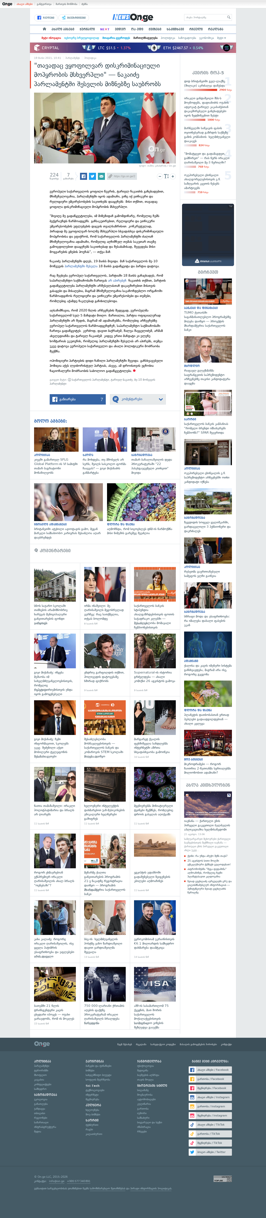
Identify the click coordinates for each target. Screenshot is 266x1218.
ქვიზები (155, 29)
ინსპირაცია (144, 1126)
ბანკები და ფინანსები (98, 1065)
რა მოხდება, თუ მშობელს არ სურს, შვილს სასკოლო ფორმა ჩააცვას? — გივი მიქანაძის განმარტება (107, 451)
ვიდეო (120, 29)
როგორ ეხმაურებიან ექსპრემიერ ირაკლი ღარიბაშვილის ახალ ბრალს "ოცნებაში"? (55, 862)
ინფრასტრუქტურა (45, 1126)
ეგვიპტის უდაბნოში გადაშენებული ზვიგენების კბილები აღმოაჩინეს (155, 862)
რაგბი (89, 1129)
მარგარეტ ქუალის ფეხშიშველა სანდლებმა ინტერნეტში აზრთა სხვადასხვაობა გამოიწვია (155, 729)
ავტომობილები (146, 1099)
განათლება (41, 1103)
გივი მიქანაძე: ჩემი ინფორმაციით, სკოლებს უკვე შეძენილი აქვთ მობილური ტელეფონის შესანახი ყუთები (55, 729)
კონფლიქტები (42, 1084)
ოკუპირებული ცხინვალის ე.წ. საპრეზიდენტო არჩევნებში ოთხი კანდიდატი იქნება (208, 461)
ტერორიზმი (41, 1070)
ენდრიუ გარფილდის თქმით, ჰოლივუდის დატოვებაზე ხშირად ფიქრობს (105, 662)
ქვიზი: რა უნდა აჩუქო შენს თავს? (207, 855)
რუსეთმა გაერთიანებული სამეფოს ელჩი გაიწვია (208, 557)
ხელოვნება (92, 1109)
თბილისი (39, 1113)
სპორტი (92, 1120)
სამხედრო (40, 1088)
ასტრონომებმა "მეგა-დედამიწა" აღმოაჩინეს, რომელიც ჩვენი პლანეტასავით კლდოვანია (207, 872)
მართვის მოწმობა (66, 4)
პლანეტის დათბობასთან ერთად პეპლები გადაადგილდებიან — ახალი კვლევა (208, 703)
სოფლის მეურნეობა (98, 1079)
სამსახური (143, 1117)
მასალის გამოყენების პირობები (198, 1044)
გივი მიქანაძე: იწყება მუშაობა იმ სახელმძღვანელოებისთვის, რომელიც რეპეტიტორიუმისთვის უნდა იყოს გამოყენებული (55, 662)
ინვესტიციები (76, 17)
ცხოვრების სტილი (152, 1085)
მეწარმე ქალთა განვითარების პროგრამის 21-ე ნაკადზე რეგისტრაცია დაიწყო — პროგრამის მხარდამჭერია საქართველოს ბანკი (105, 862)
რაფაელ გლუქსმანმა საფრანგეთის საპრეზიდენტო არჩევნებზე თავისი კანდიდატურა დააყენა (208, 361)
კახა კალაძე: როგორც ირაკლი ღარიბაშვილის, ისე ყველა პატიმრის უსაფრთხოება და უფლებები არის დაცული (55, 929)
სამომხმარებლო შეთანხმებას (107, 1188)
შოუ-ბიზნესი (93, 1114)
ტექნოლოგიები (95, 1090)
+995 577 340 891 (78, 1181)
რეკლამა (215, 29)
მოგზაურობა (145, 1094)
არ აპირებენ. (117, 280)
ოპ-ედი (137, 29)
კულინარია (144, 1103)
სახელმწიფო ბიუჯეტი (98, 1075)
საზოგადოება (187, 37)
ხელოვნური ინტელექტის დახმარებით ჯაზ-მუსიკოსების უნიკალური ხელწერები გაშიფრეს (105, 796)
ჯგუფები (48, 17)
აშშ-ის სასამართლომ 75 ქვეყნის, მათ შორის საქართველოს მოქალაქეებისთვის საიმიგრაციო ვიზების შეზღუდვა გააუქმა (155, 996)
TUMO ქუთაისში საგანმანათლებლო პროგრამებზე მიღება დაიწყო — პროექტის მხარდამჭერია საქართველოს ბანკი (208, 305)
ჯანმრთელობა (149, 1061)
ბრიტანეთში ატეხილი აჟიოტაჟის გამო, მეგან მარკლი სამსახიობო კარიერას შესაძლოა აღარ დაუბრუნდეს (70, 511)
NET (105, 29)
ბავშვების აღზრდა (148, 1075)
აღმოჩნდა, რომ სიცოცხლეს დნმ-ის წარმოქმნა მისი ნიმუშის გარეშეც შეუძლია (143, 509)
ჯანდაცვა (39, 1108)
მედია (37, 1131)
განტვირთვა (44, 4)
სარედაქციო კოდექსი (163, 1044)
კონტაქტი (226, 1044)
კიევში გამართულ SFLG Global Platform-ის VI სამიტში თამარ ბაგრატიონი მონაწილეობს (58, 451)
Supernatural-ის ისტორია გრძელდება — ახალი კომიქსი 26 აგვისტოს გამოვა (155, 662)
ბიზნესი (90, 1070)
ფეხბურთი (92, 1124)
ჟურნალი (87, 29)
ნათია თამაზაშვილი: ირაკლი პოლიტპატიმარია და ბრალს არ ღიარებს (55, 796)
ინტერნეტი (92, 1094)
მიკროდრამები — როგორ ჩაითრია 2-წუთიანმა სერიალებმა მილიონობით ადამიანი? (208, 752)
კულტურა (93, 1105)
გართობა (143, 1108)
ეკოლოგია (40, 1099)
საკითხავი (175, 29)
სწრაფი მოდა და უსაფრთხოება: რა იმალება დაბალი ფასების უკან (208, 604)
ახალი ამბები (25, 4)
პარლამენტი (72, 57)
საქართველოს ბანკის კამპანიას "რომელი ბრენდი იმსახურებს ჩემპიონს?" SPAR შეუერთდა (208, 412)
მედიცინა (142, 1070)
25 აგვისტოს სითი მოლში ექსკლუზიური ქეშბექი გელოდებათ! (209, 862)
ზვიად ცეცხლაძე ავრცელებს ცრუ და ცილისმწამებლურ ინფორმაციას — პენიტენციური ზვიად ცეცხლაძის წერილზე (209, 887)
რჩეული (196, 29)
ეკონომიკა (206, 37)
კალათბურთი (94, 1134)
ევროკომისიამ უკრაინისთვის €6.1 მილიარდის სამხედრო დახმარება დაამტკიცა (155, 929)
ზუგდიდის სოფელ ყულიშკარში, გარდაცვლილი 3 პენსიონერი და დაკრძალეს (208, 510)
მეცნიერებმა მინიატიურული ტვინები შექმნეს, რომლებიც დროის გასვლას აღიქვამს (155, 796)
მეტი (220, 37)
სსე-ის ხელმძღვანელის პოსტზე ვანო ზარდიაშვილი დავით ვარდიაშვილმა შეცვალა (105, 929)
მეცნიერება (92, 1099)
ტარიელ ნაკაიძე (122, 379)
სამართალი (41, 1122)
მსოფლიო (40, 1075)
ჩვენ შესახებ (124, 1044)
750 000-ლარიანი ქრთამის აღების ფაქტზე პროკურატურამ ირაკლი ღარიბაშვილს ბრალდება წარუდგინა (105, 996)
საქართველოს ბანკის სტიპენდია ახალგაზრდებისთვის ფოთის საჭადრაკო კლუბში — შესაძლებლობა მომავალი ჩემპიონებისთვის (155, 596)
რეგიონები (40, 1117)
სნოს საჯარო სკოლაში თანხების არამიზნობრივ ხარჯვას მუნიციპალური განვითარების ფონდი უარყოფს (55, 596)
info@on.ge (56, 1181)
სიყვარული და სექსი (149, 1122)
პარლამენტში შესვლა (81, 266)
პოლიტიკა (168, 37)
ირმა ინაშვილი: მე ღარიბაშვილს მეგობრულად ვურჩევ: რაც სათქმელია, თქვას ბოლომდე (105, 596)
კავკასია (39, 1079)
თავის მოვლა (145, 1079)
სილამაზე (143, 1090)
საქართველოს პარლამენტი (90, 379)
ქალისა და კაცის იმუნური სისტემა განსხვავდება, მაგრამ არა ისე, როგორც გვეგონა (208, 654)
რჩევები (142, 1131)
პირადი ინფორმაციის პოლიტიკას (150, 1188)
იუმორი (142, 1113)
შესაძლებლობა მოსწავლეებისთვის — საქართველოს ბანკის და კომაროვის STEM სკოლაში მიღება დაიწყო (105, 729)
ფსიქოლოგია (145, 1065)
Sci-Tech (93, 1085)
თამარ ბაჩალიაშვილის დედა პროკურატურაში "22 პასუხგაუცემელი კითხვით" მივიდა (155, 451)
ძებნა (84, 4)
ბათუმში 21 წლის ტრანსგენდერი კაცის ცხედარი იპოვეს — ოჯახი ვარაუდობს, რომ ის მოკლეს (55, 996)
